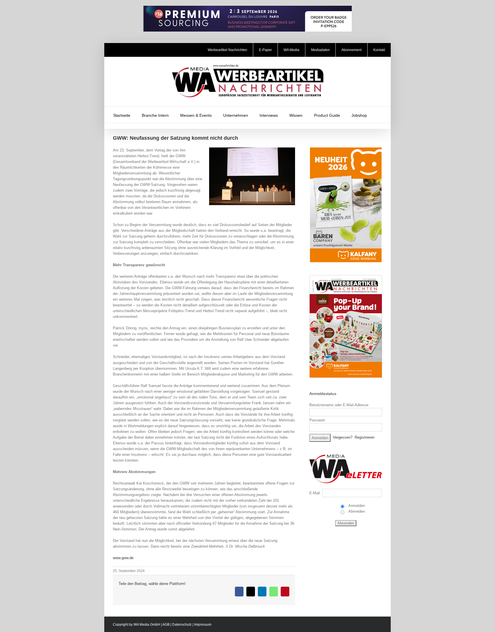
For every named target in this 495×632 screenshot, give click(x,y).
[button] (380, 115)
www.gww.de (123, 558)
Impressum (202, 625)
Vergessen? (342, 437)
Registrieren (364, 437)
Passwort (317, 420)
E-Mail (314, 493)
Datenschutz (182, 625)
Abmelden (356, 511)
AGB (166, 625)
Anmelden (356, 505)
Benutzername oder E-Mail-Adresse (338, 405)
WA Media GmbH (146, 625)
